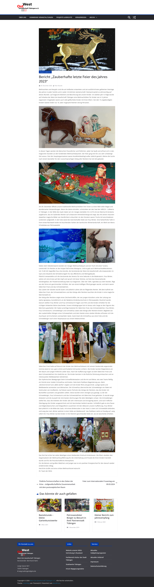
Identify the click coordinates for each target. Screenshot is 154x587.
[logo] (25, 549)
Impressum (94, 562)
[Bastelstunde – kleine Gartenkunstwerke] (49, 500)
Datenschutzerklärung (98, 566)
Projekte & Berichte (64, 17)
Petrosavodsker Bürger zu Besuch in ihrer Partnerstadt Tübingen (76, 519)
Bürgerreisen (80, 17)
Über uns (22, 17)
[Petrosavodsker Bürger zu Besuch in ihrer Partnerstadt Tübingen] (77, 500)
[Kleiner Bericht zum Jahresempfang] (105, 500)
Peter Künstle (58, 86)
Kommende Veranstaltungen (41, 17)
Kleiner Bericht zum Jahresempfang (104, 516)
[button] (96, 17)
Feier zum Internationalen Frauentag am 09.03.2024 (99, 482)
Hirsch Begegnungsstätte (75, 569)
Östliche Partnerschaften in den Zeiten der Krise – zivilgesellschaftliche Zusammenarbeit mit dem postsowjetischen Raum (57, 484)
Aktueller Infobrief (97, 557)
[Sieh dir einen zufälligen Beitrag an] (134, 17)
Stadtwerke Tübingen (73, 564)
